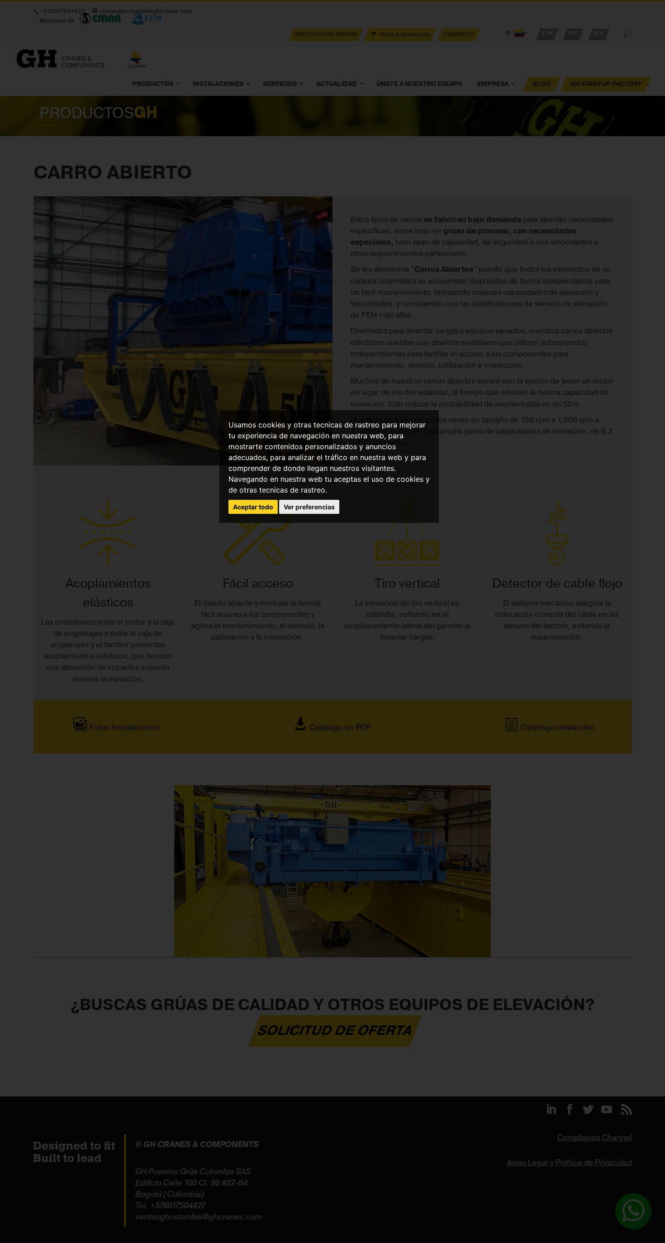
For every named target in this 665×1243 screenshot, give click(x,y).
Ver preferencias (309, 507)
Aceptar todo (253, 507)
